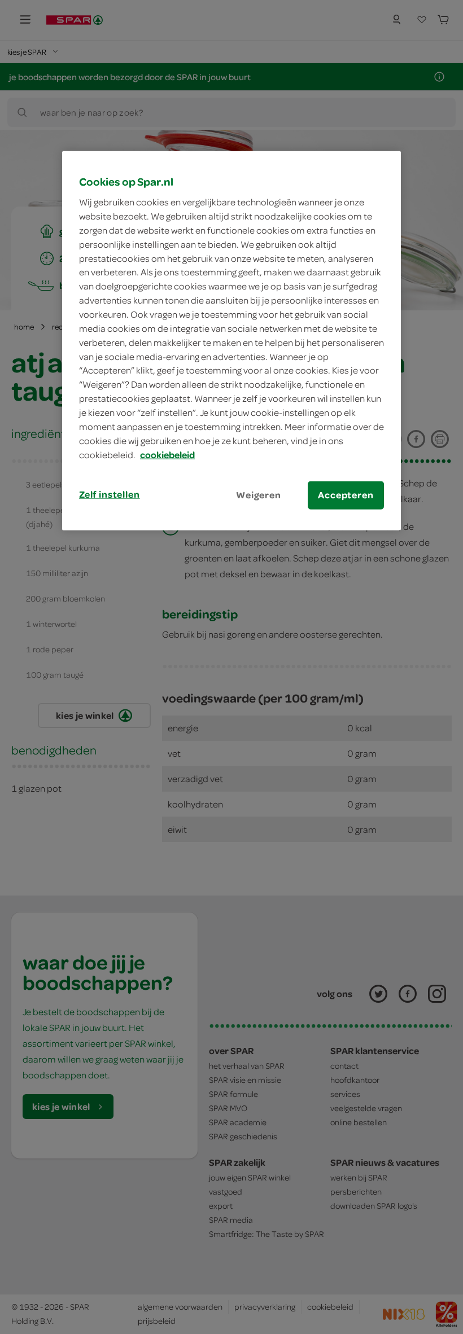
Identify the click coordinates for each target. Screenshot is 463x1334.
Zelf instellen (109, 494)
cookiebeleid (167, 454)
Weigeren (258, 495)
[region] (231, 340)
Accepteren (345, 495)
